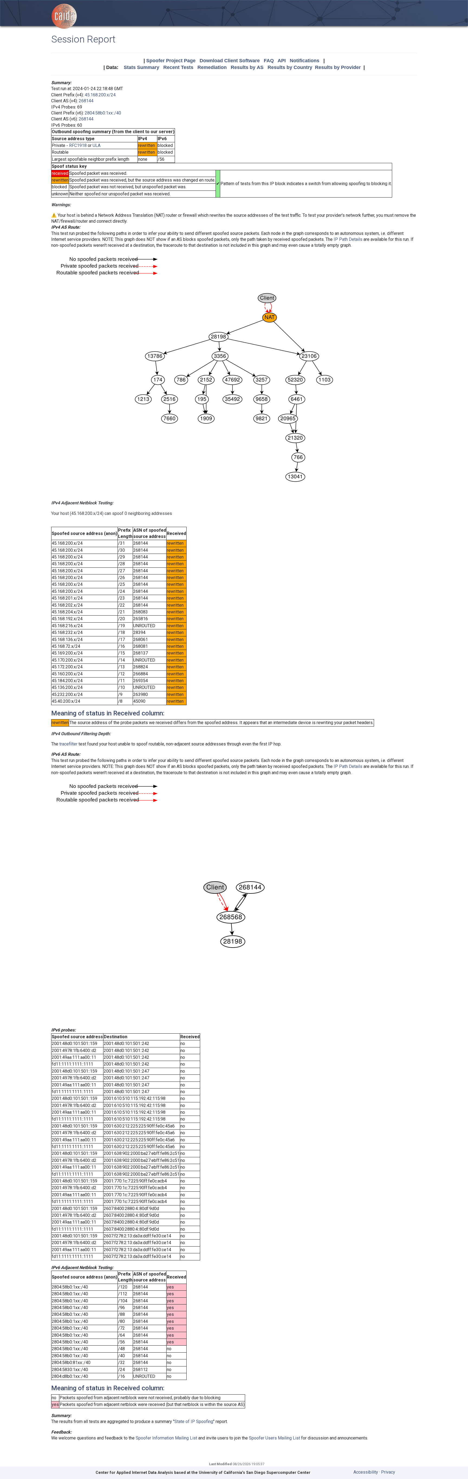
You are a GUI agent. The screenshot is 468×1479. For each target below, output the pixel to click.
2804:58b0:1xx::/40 (103, 113)
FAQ (269, 60)
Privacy (388, 1472)
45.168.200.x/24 (100, 94)
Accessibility (365, 1472)
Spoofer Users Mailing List (274, 1438)
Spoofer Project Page (171, 60)
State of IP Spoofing (193, 1421)
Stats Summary (141, 67)
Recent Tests (178, 67)
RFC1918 (78, 145)
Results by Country (290, 67)
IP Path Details (348, 239)
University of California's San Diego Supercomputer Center (254, 1472)
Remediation (212, 67)
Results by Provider (338, 67)
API (282, 60)
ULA (96, 145)
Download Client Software (230, 60)
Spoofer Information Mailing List (166, 1438)
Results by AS (247, 67)
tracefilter (68, 744)
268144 (86, 100)
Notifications (304, 60)
